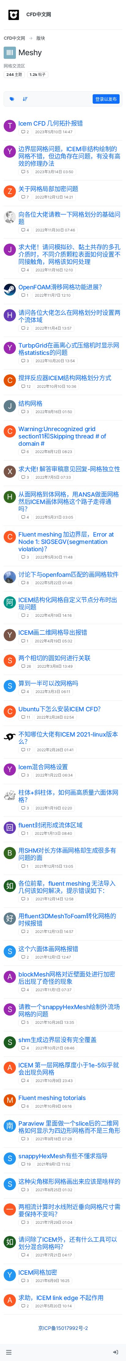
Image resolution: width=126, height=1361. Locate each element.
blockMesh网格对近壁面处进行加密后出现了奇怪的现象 (66, 978)
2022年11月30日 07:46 (55, 230)
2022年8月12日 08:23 (53, 451)
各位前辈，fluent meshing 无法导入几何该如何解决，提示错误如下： (66, 887)
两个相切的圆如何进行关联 (54, 658)
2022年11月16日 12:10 (54, 270)
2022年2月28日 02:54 (55, 717)
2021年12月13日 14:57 (54, 931)
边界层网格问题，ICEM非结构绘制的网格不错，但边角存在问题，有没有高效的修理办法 (69, 156)
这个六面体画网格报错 (48, 949)
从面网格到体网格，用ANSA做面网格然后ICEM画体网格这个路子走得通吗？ (68, 502)
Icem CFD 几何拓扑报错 (50, 123)
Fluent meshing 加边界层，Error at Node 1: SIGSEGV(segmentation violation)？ (66, 542)
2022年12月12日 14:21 (54, 197)
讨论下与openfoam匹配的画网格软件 (68, 574)
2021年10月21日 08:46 (54, 1048)
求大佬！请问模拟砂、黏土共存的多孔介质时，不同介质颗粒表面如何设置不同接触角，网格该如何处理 (69, 255)
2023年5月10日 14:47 (53, 132)
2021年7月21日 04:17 (53, 1255)
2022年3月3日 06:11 (52, 691)
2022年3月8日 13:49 (54, 666)
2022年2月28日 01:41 (55, 750)
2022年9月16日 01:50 (53, 411)
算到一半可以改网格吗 (48, 683)
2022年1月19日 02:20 (53, 808)
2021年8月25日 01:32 (53, 1190)
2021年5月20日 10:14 (53, 1306)
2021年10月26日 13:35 (54, 1022)
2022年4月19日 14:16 (53, 615)
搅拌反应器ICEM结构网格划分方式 (64, 378)
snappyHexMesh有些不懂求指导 (63, 1156)
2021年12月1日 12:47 (53, 957)
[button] (8, 1352)
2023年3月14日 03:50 (54, 172)
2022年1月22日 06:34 (54, 775)
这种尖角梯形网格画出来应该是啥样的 (69, 1181)
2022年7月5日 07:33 (53, 477)
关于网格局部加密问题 (48, 189)
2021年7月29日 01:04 (53, 1222)
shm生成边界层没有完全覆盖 (57, 1040)
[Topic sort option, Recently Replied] (25, 99)
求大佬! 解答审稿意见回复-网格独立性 (69, 469)
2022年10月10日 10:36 (56, 386)
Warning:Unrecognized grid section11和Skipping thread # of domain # (62, 436)
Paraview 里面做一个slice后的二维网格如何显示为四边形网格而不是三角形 (69, 1127)
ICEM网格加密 (37, 1272)
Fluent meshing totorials (52, 1098)
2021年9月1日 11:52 (53, 1164)
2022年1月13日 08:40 (53, 833)
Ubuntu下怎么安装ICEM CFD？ (61, 709)
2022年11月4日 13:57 (53, 328)
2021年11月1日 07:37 (53, 990)
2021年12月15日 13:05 (54, 866)
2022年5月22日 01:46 (53, 582)
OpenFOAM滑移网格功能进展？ (61, 287)
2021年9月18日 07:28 (53, 1139)
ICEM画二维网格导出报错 (52, 632)
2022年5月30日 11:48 (53, 557)
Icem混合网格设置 (43, 767)
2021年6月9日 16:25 (52, 1280)
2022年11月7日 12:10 (53, 295)
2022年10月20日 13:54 (55, 361)
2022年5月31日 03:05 (54, 517)
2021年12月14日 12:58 (54, 899)
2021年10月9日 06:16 (53, 1106)
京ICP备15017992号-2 (63, 1328)
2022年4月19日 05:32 (53, 641)
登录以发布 (106, 99)
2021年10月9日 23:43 (54, 1080)
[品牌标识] (13, 14)
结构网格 (30, 403)
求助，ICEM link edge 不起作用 (60, 1298)
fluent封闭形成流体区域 (50, 825)
